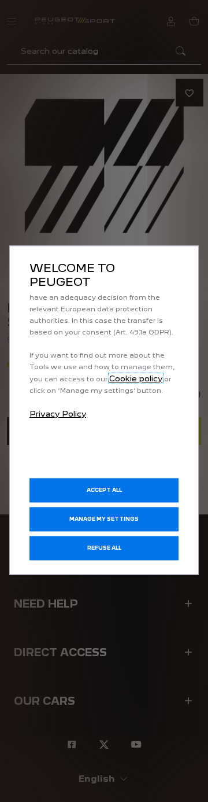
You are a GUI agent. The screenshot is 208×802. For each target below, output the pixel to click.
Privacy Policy (57, 413)
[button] (104, 519)
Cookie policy (135, 378)
